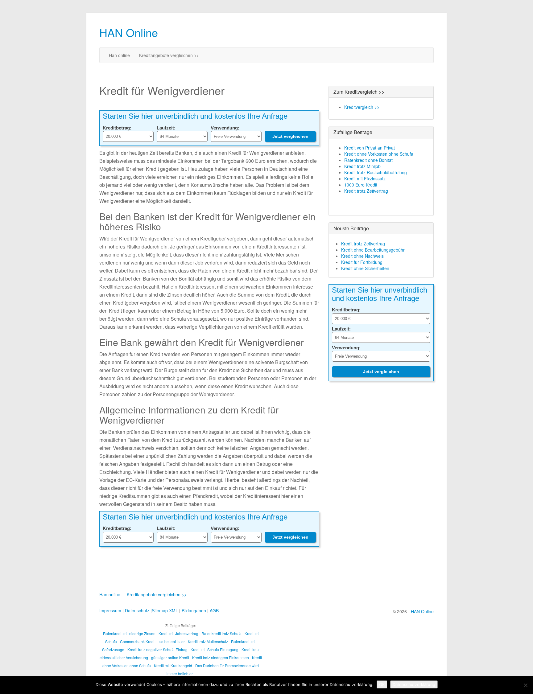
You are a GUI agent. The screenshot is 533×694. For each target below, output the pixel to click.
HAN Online (128, 32)
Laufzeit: (166, 127)
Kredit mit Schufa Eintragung (214, 649)
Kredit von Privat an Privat (369, 148)
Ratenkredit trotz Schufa (221, 633)
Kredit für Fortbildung (361, 262)
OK (382, 684)
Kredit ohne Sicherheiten (365, 268)
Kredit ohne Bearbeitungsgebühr (373, 250)
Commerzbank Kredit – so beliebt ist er (152, 641)
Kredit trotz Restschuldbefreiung (375, 172)
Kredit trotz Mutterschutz (208, 641)
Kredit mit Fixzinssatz (365, 178)
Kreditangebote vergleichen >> (169, 55)
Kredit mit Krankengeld (173, 665)
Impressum (110, 610)
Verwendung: (225, 127)
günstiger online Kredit (170, 657)
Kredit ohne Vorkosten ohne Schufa (378, 154)
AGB (214, 610)
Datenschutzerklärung (414, 684)
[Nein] (525, 685)
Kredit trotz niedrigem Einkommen (220, 657)
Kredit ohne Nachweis (362, 256)
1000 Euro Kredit (360, 185)
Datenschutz (137, 610)
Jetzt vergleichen (290, 136)
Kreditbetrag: (117, 127)
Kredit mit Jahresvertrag (178, 633)
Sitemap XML (165, 610)
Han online (119, 55)
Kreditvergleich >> (361, 107)
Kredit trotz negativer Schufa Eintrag (157, 649)
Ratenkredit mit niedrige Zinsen (129, 633)
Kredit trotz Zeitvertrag (366, 191)
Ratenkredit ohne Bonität (368, 160)
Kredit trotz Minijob (362, 166)
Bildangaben (194, 610)
